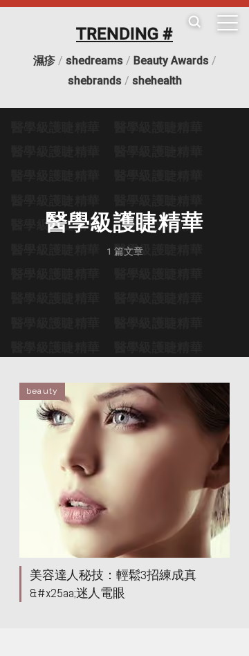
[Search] (194, 22)
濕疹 (44, 60)
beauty (42, 391)
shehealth (157, 80)
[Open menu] (227, 22)
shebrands (95, 80)
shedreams (94, 60)
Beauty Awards (171, 60)
